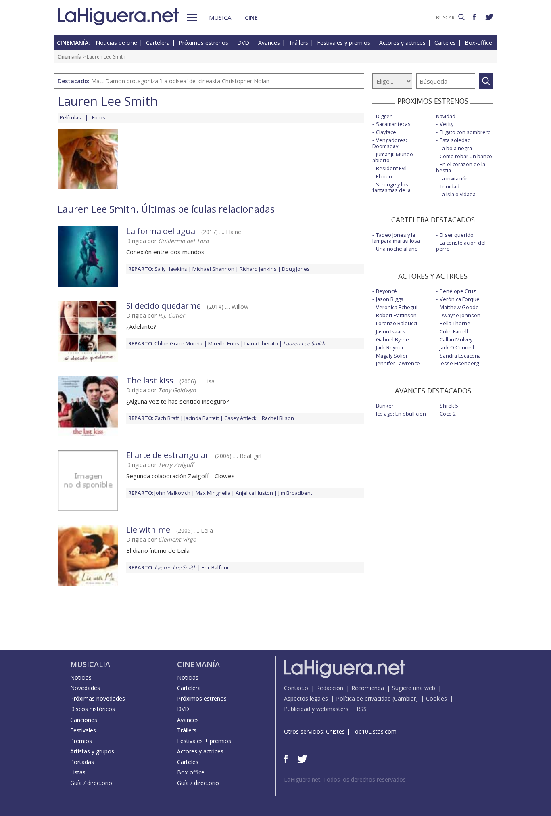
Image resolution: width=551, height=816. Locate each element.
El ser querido (457, 235)
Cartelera (158, 42)
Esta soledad (455, 140)
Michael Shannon (213, 268)
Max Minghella (213, 492)
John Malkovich (172, 492)
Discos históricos (92, 709)
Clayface (386, 132)
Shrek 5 (449, 405)
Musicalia (90, 664)
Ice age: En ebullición (401, 413)
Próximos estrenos (203, 42)
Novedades (85, 688)
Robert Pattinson (396, 315)
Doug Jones (296, 268)
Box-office (478, 42)
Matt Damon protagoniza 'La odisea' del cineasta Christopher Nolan (180, 81)
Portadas (82, 762)
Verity (446, 124)
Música (220, 17)
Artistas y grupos (92, 751)
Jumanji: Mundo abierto (392, 157)
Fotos (98, 117)
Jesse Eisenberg (459, 363)
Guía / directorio (91, 783)
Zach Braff (166, 418)
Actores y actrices (402, 42)
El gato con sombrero (465, 132)
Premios (81, 741)
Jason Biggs (389, 299)
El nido (384, 176)
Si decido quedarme (163, 305)
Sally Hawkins (170, 268)
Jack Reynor (390, 347)
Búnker (385, 405)
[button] (192, 17)
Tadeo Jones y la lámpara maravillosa (396, 238)
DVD (243, 42)
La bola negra (456, 148)
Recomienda (367, 688)
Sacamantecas (393, 124)
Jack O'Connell (457, 347)
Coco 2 (448, 413)
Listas (78, 772)
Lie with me (148, 529)
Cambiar (405, 698)
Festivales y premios (343, 42)
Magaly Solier (392, 355)
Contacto (296, 688)
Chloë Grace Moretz (178, 343)
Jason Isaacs (390, 331)
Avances (269, 42)
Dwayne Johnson (460, 315)
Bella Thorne (455, 323)
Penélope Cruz (458, 291)
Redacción (329, 688)
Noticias (81, 677)
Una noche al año (397, 248)
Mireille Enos (223, 343)
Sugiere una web (413, 688)
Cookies (436, 698)
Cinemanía (69, 56)
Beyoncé (386, 291)
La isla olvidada (458, 194)
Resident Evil (391, 168)
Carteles (445, 42)
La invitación (454, 178)
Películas (70, 117)
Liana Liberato (261, 343)
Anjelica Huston (254, 492)
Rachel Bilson (278, 418)
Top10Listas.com (374, 731)
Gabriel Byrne (392, 339)
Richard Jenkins (258, 268)
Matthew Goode (459, 307)
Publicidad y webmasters (316, 709)
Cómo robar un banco (466, 156)
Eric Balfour (215, 567)
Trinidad (449, 186)
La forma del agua (160, 231)
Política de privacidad (363, 698)
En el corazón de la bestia (460, 167)
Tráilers (298, 42)
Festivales (83, 730)
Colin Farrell (454, 331)
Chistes (335, 731)
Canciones (83, 720)
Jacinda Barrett (201, 418)
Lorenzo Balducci (396, 323)
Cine (251, 17)
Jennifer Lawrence (398, 363)
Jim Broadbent (295, 492)
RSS (362, 709)
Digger (384, 116)
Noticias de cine (116, 42)
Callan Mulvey (456, 339)
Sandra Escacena (460, 355)
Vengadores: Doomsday (389, 143)
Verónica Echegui (396, 307)
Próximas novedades (97, 698)
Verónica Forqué (460, 299)
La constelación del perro (461, 245)
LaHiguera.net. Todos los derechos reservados (345, 779)
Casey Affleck (240, 418)
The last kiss (149, 380)
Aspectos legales (306, 698)
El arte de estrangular (167, 455)
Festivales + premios (204, 741)
